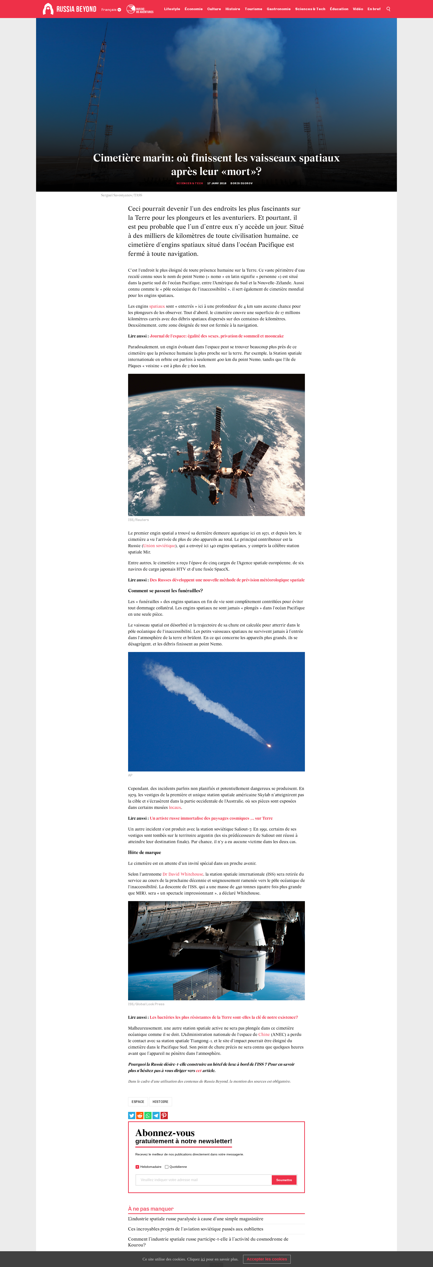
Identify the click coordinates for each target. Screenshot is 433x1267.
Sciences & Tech (310, 9)
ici (203, 1259)
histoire (160, 1102)
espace (138, 1102)
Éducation (339, 9)
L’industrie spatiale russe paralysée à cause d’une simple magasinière (195, 1219)
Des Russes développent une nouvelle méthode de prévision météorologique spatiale (227, 580)
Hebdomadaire (150, 1166)
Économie (194, 9)
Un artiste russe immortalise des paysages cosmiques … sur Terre (211, 818)
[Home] (48, 9)
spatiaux (157, 306)
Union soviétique (159, 546)
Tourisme (253, 9)
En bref (374, 9)
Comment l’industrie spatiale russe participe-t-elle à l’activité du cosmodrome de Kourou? (208, 1242)
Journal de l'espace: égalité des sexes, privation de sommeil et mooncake (217, 336)
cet (198, 1071)
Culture (214, 9)
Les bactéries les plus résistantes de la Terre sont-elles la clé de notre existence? (224, 1017)
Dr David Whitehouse (183, 874)
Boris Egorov (241, 183)
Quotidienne (178, 1166)
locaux (175, 808)
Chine (264, 1035)
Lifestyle (172, 9)
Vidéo (358, 9)
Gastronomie (279, 9)
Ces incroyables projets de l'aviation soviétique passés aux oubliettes (195, 1229)
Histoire (233, 9)
